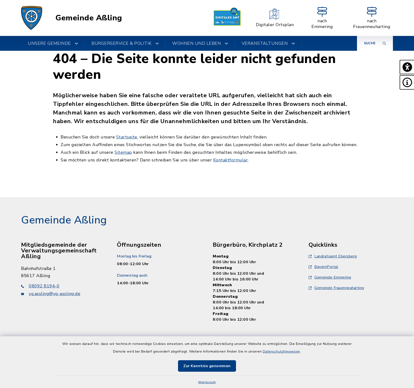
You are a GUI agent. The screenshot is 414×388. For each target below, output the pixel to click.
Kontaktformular (230, 160)
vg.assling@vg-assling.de (54, 294)
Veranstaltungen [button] (265, 43)
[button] (407, 67)
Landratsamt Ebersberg (335, 256)
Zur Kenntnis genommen (207, 366)
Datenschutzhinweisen (281, 351)
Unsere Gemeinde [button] (49, 43)
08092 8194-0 (44, 286)
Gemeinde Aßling (88, 18)
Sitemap (123, 152)
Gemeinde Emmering (332, 277)
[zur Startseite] (31, 18)
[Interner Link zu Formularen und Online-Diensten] (227, 18)
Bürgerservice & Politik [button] (122, 43)
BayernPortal (326, 266)
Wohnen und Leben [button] (196, 43)
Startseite (126, 137)
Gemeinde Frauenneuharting (339, 288)
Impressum (207, 382)
